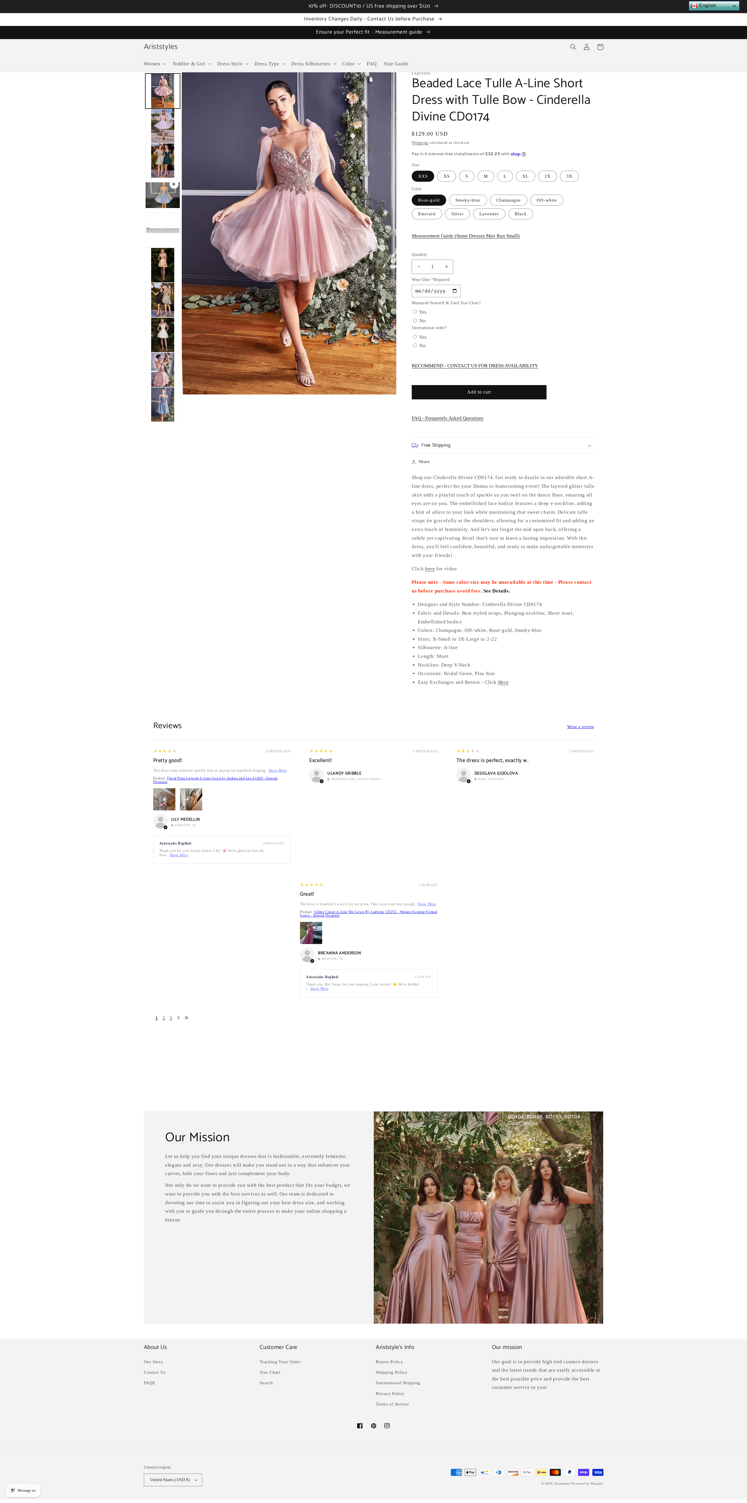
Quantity (419, 254)
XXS (423, 176)
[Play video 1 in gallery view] (162, 195)
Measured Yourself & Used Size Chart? (446, 303)
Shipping (420, 143)
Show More (278, 770)
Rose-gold (428, 200)
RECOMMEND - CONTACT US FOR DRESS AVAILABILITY (475, 365)
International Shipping (398, 1382)
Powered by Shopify (587, 1483)
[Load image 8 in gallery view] (162, 369)
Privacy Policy (390, 1393)
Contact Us (155, 1372)
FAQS (150, 1382)
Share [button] (424, 461)
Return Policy (389, 1361)
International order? (429, 328)
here (430, 569)
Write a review (580, 727)
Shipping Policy (391, 1372)
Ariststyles (562, 1483)
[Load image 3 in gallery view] (162, 160)
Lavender (489, 214)
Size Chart (270, 1372)
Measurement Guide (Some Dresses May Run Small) (466, 236)
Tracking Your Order (280, 1361)
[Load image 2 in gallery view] (162, 126)
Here (503, 682)
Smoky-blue (468, 200)
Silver (457, 214)
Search (266, 1382)
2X (547, 176)
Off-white (547, 200)
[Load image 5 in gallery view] (162, 265)
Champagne (508, 200)
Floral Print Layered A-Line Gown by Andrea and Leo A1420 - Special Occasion (215, 780)
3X (569, 176)
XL (525, 176)
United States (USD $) (170, 1480)
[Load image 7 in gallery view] (162, 334)
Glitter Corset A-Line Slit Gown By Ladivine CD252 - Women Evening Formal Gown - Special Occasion (368, 913)
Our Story (153, 1361)
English (707, 5)
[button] (154, 64)
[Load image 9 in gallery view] (162, 404)
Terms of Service (392, 1404)
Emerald (426, 214)
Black (521, 214)
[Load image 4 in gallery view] (162, 230)
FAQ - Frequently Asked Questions (448, 418)
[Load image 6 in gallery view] (162, 300)
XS (447, 176)
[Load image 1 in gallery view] (162, 91)
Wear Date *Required (430, 279)
